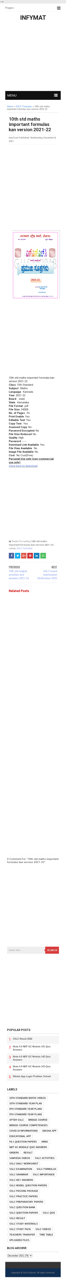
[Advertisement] (33, 57)
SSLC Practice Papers (23, 1196)
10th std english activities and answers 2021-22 (19, 575)
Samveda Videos (19, 1158)
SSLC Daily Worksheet (23, 1163)
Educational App (20, 1136)
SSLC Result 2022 (22, 1038)
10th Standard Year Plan (25, 1103)
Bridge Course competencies (28, 1125)
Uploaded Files (19, 1240)
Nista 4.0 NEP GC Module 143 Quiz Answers (32, 1068)
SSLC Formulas (24, 548)
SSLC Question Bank (22, 1207)
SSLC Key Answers (21, 1180)
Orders (14, 1152)
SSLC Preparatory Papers (26, 1202)
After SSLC (16, 1120)
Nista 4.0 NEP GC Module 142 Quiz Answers (32, 1058)
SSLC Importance (44, 1174)
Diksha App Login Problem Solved (32, 1076)
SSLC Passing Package (23, 1191)
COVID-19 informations (23, 1131)
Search (52, 950)
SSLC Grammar (18, 1174)
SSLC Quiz (49, 1213)
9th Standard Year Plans (25, 1114)
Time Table (46, 1234)
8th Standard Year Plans (25, 1109)
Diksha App (49, 1131)
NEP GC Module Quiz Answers (28, 1147)
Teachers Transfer (22, 1234)
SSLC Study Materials (23, 1223)
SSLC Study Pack (20, 1229)
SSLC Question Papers (23, 1213)
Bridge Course (38, 1120)
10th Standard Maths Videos (27, 1098)
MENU (12, 95)
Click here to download (23, 466)
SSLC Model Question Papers (28, 1185)
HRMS (44, 1141)
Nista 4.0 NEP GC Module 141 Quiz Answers (32, 1048)
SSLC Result (17, 1218)
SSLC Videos (43, 1229)
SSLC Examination (20, 1169)
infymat (32, 1272)
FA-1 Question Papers (23, 1141)
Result (28, 1152)
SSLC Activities (45, 1158)
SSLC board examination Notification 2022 (47, 575)
